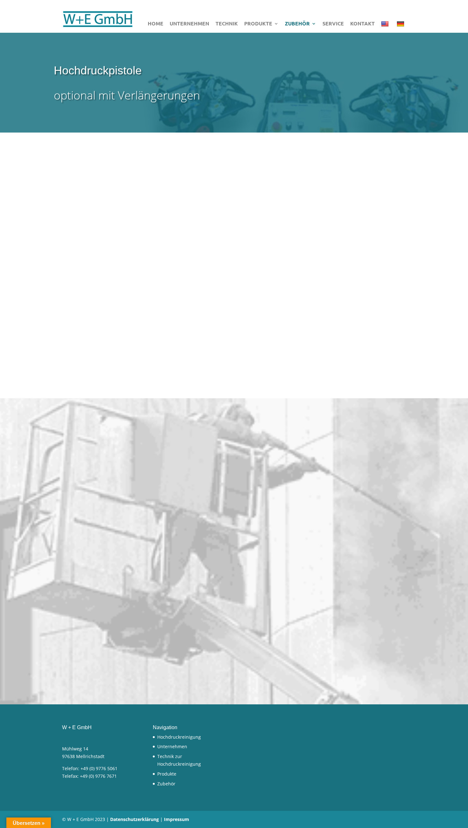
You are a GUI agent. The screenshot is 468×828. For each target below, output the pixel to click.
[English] (385, 26)
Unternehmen (189, 24)
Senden (210, 634)
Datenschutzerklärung (134, 819)
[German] (401, 26)
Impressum (176, 819)
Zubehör (297, 24)
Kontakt (362, 24)
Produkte (258, 24)
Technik (227, 24)
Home (155, 24)
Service (333, 24)
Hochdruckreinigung (179, 737)
